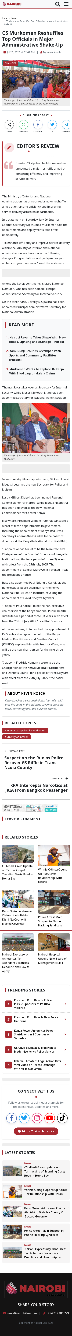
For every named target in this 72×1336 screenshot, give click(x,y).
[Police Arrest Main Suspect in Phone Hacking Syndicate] (54, 901)
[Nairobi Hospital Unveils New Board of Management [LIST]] (54, 942)
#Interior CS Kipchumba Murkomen (25, 730)
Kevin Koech (54, 52)
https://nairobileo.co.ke (38, 1131)
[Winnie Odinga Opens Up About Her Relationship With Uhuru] (54, 855)
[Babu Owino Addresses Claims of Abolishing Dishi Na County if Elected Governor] (18, 898)
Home (5, 18)
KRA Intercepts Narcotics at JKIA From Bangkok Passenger (36, 787)
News (14, 18)
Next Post (58, 778)
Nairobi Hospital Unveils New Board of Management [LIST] (52, 959)
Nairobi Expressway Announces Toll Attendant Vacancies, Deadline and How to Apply (16, 963)
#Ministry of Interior (16, 737)
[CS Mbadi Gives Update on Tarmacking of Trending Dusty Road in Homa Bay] (18, 853)
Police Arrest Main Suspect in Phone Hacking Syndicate (50, 921)
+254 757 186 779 (57, 1313)
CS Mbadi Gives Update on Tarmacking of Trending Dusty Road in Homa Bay (44, 1171)
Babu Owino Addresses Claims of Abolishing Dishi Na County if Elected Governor (46, 1212)
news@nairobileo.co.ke (22, 1313)
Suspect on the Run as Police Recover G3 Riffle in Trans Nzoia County (33, 762)
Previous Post (16, 751)
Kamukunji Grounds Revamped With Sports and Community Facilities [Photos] (35, 355)
